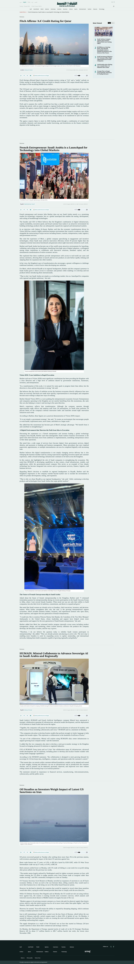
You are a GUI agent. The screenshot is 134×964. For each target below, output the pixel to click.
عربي (21, 2)
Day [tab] (109, 22)
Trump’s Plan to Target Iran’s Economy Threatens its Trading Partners (104, 73)
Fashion (89, 9)
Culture (71, 9)
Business (65, 9)
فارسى (35, 2)
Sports (75, 9)
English (24, 2)
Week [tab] (112, 22)
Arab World (36, 9)
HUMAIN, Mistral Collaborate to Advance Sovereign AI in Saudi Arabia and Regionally (54, 655)
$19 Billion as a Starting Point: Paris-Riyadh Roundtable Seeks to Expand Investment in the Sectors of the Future (104, 50)
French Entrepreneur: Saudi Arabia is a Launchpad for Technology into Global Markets (53, 149)
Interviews (53, 9)
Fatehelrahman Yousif (29, 204)
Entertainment (82, 9)
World (42, 9)
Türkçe (29, 2)
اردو (32, 2)
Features (95, 9)
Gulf (31, 9)
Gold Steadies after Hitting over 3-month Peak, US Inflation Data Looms (104, 66)
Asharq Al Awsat (28, 70)
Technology (101, 9)
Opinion (47, 9)
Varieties (59, 9)
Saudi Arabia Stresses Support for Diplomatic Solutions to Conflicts (44, 12)
